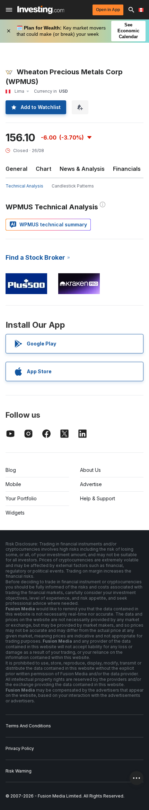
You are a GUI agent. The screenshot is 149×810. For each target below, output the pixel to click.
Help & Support (97, 498)
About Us (90, 470)
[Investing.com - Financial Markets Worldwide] (40, 10)
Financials (127, 168)
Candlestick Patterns (73, 186)
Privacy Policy (20, 748)
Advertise (91, 484)
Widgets (15, 513)
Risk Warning (19, 771)
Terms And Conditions (28, 725)
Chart (43, 168)
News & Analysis (82, 168)
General (16, 168)
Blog (11, 470)
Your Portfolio (21, 498)
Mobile (13, 484)
